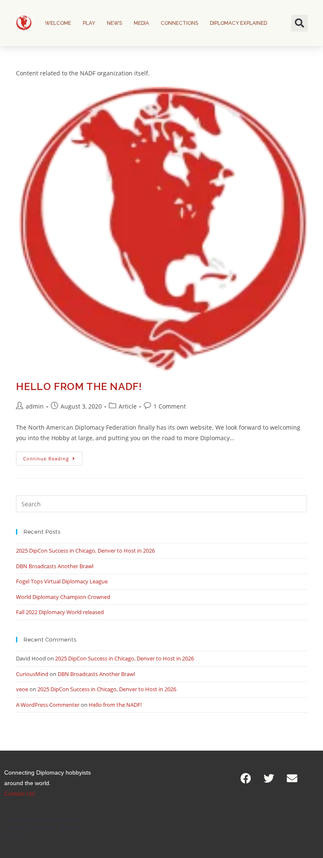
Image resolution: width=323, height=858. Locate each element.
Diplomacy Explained (238, 23)
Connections (179, 23)
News (114, 23)
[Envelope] (292, 778)
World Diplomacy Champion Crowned (63, 597)
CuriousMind (32, 674)
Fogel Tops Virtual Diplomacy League (62, 581)
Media (141, 23)
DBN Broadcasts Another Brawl (54, 566)
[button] (299, 23)
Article (128, 406)
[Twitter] (269, 778)
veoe (22, 689)
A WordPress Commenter (47, 704)
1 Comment (170, 406)
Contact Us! (19, 793)
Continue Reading (52, 457)
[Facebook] (246, 778)
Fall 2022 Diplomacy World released (60, 612)
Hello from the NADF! (79, 386)
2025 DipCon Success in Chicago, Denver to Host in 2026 (85, 550)
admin (35, 406)
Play (89, 23)
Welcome (58, 23)
